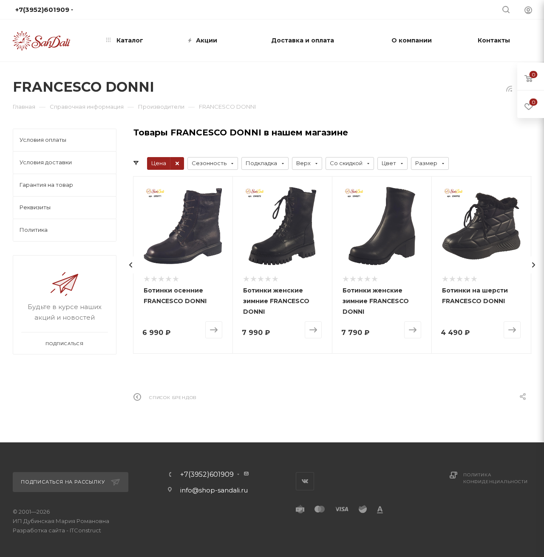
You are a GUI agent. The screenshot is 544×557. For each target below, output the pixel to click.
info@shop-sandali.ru (290, 9)
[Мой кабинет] (528, 10)
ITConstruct (85, 530)
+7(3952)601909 (207, 474)
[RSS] (509, 88)
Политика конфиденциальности (495, 478)
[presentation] (130, 264)
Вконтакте (305, 481)
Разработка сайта (39, 530)
